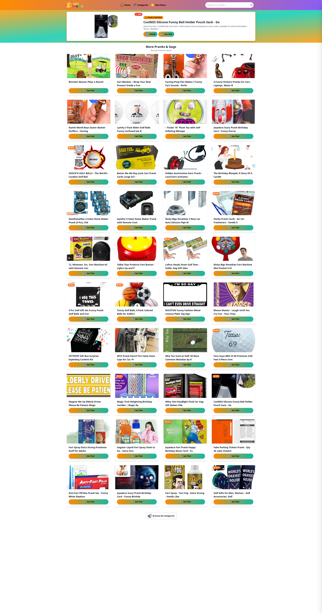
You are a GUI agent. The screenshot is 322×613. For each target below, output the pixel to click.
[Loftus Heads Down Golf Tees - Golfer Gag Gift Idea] (185, 249)
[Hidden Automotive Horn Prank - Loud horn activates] (185, 157)
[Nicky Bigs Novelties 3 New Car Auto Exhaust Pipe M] (185, 203)
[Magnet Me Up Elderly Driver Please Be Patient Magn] (88, 386)
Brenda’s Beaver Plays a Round (86, 81)
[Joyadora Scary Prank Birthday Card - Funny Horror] (233, 112)
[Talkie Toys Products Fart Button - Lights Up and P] (137, 249)
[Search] (252, 5)
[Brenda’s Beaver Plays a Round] (88, 66)
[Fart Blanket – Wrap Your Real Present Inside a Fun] (137, 66)
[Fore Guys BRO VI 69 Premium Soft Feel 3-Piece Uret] (233, 340)
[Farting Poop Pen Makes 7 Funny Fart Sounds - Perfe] (185, 66)
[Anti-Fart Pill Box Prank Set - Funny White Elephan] (88, 477)
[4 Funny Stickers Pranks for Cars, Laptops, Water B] (233, 66)
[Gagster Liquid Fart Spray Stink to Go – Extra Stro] (137, 431)
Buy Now (168, 34)
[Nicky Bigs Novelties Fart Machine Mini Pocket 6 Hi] (233, 249)
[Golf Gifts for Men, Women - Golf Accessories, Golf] (233, 477)
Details (152, 34)
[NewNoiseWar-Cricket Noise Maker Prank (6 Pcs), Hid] (88, 203)
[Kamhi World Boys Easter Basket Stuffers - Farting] (88, 112)
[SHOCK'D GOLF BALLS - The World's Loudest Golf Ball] (88, 157)
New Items (160, 5)
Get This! (90, 90)
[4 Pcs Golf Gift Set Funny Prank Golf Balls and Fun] (88, 294)
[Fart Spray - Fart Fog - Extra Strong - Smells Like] (185, 477)
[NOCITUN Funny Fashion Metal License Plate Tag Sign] (185, 294)
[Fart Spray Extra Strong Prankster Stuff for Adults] (88, 431)
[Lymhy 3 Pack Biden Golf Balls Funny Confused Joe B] (137, 112)
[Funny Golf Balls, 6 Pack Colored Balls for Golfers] (137, 294)
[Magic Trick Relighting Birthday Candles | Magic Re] (137, 386)
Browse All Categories (163, 515)
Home (127, 5)
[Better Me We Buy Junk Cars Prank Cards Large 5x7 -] (137, 157)
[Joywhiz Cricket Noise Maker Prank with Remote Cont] (137, 203)
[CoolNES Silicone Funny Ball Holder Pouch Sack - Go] (233, 386)
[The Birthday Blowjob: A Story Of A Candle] (233, 157)
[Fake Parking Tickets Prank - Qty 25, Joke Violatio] (233, 431)
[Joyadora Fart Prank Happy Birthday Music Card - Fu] (185, 431)
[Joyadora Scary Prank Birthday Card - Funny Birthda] (137, 477)
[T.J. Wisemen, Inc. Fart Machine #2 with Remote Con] (88, 249)
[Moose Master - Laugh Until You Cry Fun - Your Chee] (233, 294)
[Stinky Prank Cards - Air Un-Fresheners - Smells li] (233, 203)
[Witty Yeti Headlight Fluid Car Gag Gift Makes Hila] (185, 386)
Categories (142, 5)
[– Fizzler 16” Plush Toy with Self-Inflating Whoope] (185, 112)
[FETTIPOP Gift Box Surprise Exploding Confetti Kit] (88, 340)
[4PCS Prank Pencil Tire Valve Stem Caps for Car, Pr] (137, 340)
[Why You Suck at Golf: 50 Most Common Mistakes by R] (185, 340)
